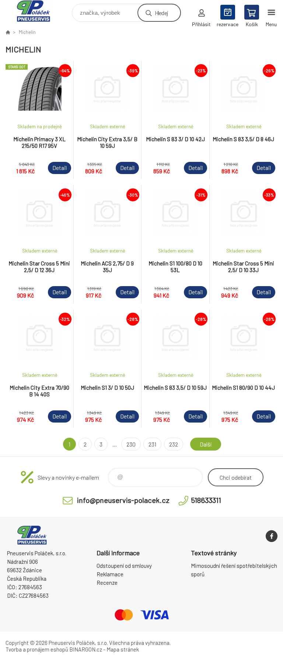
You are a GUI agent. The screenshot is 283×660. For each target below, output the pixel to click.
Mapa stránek (122, 649)
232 (173, 444)
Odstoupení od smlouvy (124, 565)
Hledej (161, 12)
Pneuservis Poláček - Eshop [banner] (38, 11)
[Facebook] (271, 536)
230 (131, 444)
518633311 (206, 500)
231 (152, 444)
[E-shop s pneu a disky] (8, 32)
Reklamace (110, 574)
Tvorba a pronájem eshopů (37, 649)
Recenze (107, 582)
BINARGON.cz (85, 649)
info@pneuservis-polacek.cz (123, 500)
